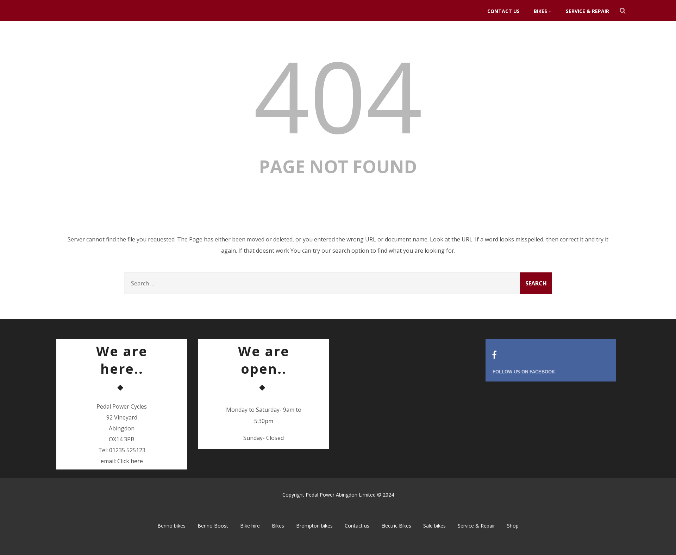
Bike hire (250, 525)
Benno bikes (171, 525)
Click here (130, 461)
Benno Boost (213, 525)
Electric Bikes (396, 525)
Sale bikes (434, 525)
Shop (513, 525)
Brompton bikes (314, 525)
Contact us (503, 11)
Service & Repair (587, 11)
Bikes (540, 11)
